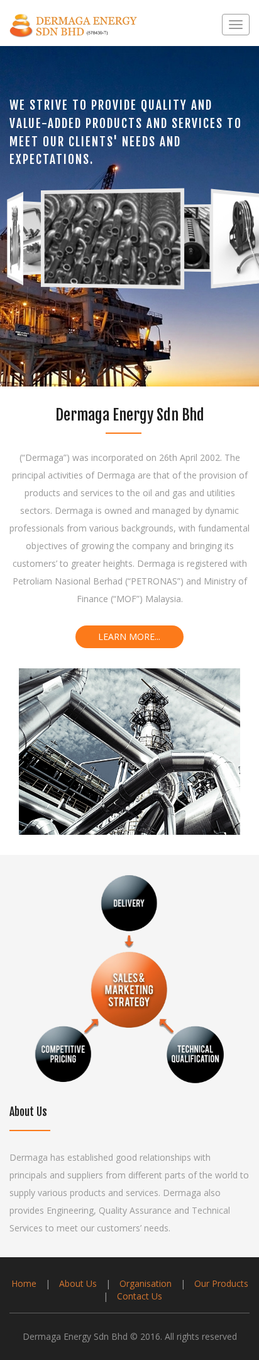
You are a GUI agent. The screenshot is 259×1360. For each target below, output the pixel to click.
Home (25, 1283)
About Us (79, 1283)
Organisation (146, 1283)
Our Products (221, 1283)
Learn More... (129, 636)
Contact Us (139, 1296)
